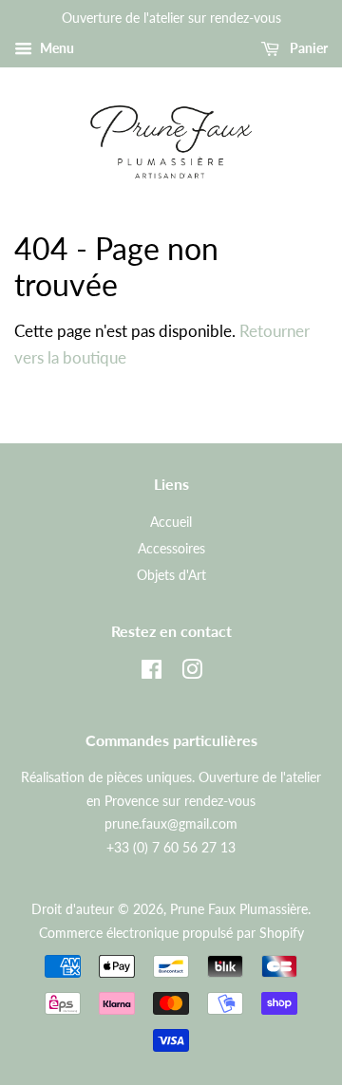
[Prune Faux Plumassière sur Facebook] (151, 672)
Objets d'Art (171, 575)
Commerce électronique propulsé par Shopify (171, 933)
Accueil (171, 522)
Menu (55, 48)
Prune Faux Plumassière (239, 909)
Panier (307, 48)
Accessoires (171, 548)
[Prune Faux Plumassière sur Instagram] (191, 672)
